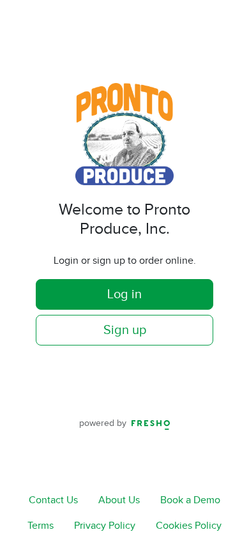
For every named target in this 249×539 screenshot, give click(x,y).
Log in (124, 294)
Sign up (124, 330)
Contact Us (53, 500)
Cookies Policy (189, 526)
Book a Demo (190, 500)
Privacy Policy (104, 526)
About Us (119, 500)
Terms (40, 526)
